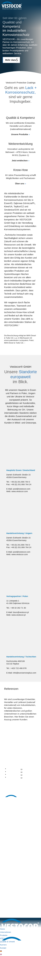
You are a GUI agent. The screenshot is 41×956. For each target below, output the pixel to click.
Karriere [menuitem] (3, 945)
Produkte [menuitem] (3, 935)
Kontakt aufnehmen (28, 11)
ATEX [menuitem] (2, 938)
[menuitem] (1, 951)
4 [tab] (21, 777)
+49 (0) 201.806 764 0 (19, 831)
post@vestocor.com (20, 838)
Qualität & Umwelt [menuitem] (7, 942)
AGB (30, 900)
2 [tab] (21, 772)
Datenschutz (20, 900)
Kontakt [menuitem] (3, 948)
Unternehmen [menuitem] (5, 932)
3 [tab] (21, 775)
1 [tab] (21, 769)
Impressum (8, 900)
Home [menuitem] (2, 929)
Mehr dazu (10, 60)
